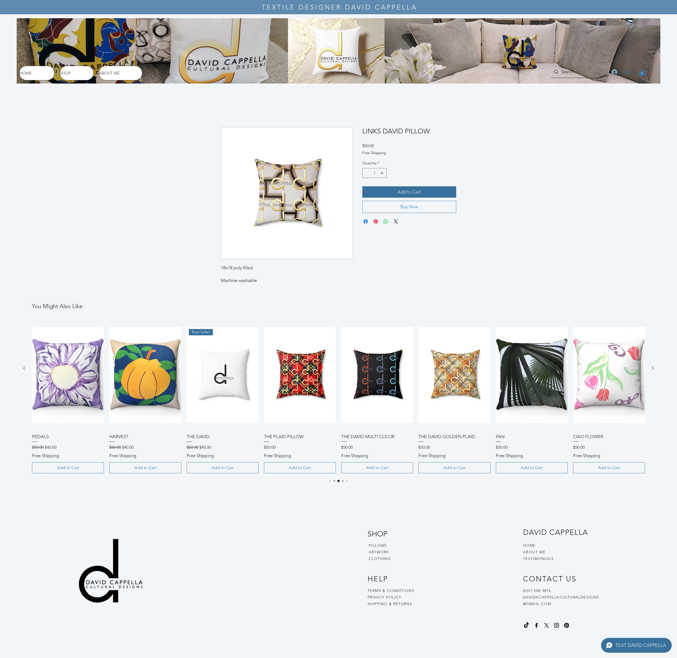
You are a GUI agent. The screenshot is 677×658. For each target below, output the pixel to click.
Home (227, 108)
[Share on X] (396, 221)
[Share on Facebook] (366, 221)
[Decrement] (366, 173)
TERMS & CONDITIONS (391, 590)
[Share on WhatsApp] (386, 221)
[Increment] (382, 173)
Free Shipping (374, 152)
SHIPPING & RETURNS (390, 603)
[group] (338, 396)
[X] (546, 625)
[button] (642, 72)
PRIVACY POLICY (385, 597)
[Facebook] (536, 625)
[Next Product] (652, 368)
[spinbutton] (374, 173)
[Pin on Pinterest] (376, 221)
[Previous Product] (24, 368)
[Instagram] (556, 625)
